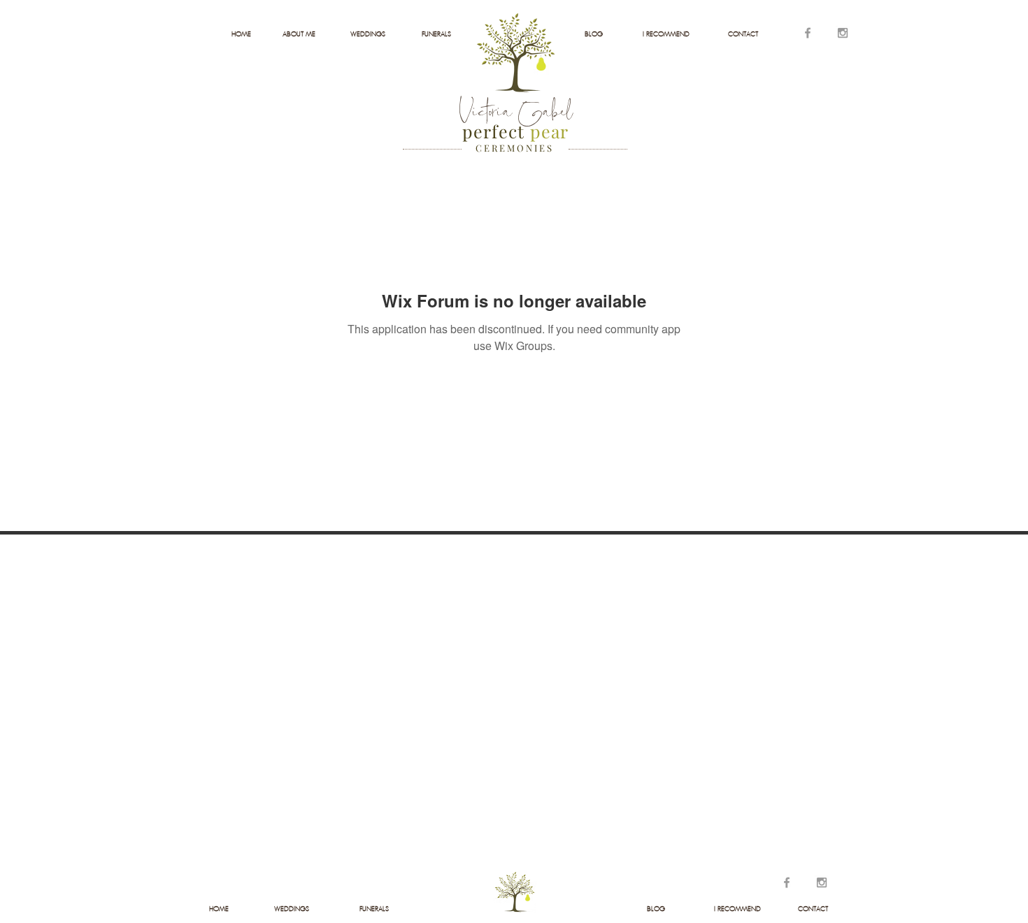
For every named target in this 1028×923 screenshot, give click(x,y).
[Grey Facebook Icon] (808, 33)
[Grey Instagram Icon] (843, 33)
